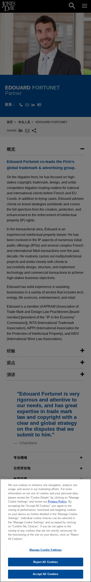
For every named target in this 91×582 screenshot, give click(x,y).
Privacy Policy (57, 501)
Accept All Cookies (45, 574)
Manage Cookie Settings (45, 549)
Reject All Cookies (45, 562)
